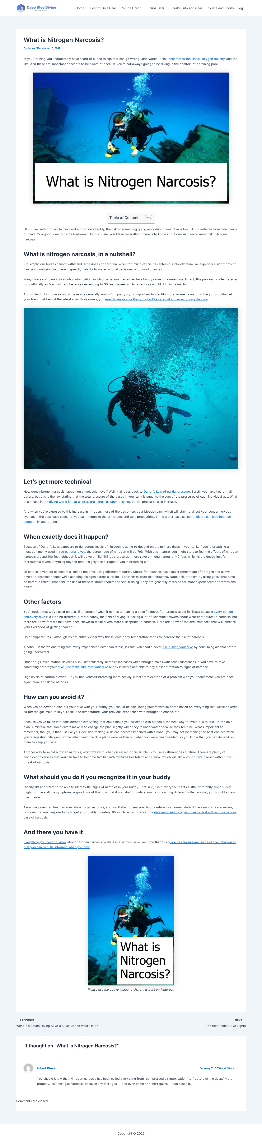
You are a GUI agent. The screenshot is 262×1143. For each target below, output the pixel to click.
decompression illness (184, 59)
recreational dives (72, 551)
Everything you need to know (45, 842)
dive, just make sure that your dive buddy (88, 667)
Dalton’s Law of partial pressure (167, 491)
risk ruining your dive (177, 647)
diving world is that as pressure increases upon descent (89, 502)
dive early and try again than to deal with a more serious (195, 812)
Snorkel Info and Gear (186, 8)
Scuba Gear (155, 8)
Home (80, 8)
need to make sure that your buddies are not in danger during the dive (156, 299)
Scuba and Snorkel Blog (225, 8)
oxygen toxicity (213, 59)
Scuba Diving (131, 8)
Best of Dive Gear (103, 8)
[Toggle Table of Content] (146, 218)
